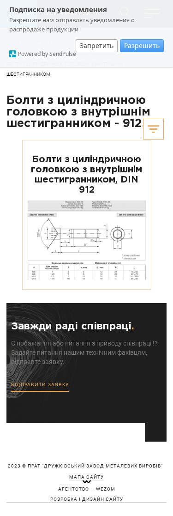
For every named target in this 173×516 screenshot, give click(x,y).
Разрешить (142, 45)
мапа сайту (86, 477)
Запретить (96, 45)
